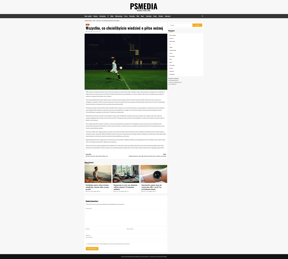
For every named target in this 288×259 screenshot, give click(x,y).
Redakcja (89, 31)
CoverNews (152, 256)
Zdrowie (161, 16)
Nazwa (88, 229)
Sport (142, 16)
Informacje (102, 16)
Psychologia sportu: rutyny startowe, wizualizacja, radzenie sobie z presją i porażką (97, 187)
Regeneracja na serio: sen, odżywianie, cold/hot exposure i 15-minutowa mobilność (126, 187)
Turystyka (148, 16)
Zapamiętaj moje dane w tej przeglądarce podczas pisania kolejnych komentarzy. (108, 243)
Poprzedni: (97, 155)
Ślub (138, 16)
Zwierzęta (167, 16)
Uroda (155, 16)
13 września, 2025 (95, 191)
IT (108, 16)
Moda (111, 16)
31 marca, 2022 (95, 31)
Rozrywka (132, 16)
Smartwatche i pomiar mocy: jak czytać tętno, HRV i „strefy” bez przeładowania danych (152, 187)
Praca (126, 16)
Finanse (95, 16)
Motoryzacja (118, 16)
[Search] (202, 16)
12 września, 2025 (123, 191)
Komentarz (89, 208)
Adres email (130, 229)
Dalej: (147, 155)
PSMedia (143, 6)
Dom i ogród (88, 16)
